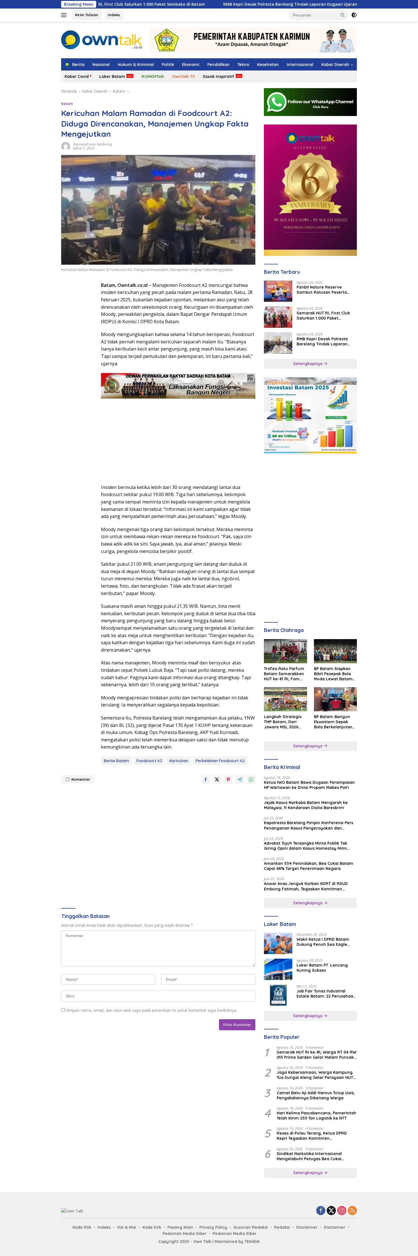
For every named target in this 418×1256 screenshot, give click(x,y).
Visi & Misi (126, 1227)
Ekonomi (190, 64)
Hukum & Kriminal (136, 64)
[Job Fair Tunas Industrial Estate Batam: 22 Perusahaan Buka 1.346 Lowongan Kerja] (278, 995)
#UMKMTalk (152, 76)
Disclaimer (307, 1227)
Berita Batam (116, 760)
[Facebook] (320, 1211)
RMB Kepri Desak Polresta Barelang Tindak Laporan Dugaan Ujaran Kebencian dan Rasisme (267, 4)
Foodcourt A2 (149, 760)
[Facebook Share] (205, 779)
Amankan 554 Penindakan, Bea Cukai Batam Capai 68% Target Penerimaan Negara (308, 866)
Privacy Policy (213, 1227)
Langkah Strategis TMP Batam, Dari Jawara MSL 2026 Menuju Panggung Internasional (282, 722)
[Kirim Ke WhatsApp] (251, 779)
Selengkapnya (308, 363)
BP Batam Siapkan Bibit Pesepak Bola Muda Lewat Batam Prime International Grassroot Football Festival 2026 (333, 674)
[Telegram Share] (239, 779)
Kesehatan (268, 64)
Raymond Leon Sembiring (92, 144)
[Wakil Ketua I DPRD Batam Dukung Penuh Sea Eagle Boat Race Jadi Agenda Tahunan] (278, 943)
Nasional (101, 64)
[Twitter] (331, 1211)
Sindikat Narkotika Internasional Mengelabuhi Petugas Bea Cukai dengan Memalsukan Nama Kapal (310, 1156)
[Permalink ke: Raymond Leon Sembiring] (65, 146)
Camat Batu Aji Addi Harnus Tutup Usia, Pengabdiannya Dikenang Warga (316, 1095)
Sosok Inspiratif (218, 76)
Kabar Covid (77, 76)
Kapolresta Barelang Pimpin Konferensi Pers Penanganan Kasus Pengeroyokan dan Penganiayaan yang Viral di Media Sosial (308, 825)
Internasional (300, 64)
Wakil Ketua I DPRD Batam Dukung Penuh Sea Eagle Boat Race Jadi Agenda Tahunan (323, 942)
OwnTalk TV (183, 76)
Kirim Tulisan (86, 15)
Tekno (243, 64)
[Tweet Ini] (217, 779)
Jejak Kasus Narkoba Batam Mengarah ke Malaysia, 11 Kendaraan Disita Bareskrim (306, 805)
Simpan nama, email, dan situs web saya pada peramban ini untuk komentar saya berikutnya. (151, 1010)
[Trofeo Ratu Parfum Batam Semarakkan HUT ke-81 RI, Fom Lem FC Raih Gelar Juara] (285, 651)
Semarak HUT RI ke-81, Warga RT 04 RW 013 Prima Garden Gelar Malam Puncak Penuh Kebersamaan (316, 1055)
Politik (168, 64)
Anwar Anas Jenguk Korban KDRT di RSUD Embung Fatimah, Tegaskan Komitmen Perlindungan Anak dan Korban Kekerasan (306, 886)
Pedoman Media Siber (184, 1233)
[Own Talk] (101, 39)
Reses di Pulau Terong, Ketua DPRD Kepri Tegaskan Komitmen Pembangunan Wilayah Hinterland (312, 1136)
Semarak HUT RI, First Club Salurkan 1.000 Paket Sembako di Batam (323, 315)
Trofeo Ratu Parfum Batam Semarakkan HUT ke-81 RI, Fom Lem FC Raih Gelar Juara (284, 674)
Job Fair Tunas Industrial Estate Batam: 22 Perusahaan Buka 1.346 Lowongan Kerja (326, 993)
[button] (342, 14)
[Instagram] (341, 1211)
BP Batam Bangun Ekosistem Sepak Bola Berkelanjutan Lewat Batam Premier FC (333, 722)
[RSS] (352, 1211)
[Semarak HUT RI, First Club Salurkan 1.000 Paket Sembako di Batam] (278, 317)
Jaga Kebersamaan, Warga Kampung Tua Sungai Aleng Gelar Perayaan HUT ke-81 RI (315, 1075)
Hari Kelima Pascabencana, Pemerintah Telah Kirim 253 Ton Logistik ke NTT (316, 1115)
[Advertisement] (78, 367)
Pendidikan (218, 64)
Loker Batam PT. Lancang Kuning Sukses (322, 968)
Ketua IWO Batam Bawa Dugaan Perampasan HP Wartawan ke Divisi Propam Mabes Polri (309, 785)
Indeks (114, 15)
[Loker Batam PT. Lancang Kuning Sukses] (278, 969)
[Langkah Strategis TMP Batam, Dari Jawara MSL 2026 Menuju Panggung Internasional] (285, 699)
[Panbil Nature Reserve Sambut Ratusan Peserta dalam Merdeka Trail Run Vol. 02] (278, 291)
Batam (67, 103)
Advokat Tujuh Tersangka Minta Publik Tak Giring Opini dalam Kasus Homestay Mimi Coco (305, 846)
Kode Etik (82, 1227)
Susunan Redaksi (250, 1227)
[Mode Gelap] (354, 15)
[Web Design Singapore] (310, 189)
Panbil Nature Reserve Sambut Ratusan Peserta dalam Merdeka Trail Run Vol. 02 (326, 290)
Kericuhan (178, 760)
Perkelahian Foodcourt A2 (220, 760)
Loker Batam (112, 76)
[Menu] (65, 15)
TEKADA (252, 1241)
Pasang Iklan (180, 1227)
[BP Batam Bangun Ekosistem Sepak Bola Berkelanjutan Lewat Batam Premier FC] (335, 699)
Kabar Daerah (335, 64)
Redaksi (282, 1227)
